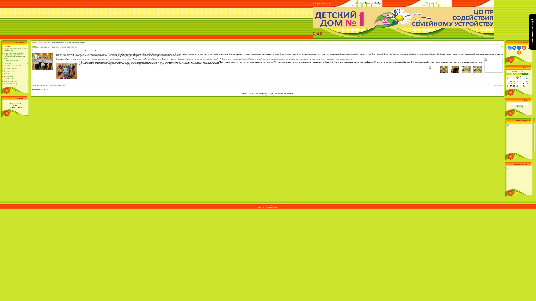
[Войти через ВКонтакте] (514, 48)
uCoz (276, 207)
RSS (380, 4)
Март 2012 (517, 71)
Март (46, 42)
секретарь (52, 85)
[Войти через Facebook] (519, 48)
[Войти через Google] (529, 47)
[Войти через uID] (510, 48)
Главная (34, 42)
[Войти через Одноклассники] (519, 52)
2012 (40, 42)
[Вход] (321, 33)
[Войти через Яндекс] (524, 48)
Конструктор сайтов (265, 207)
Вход (272, 95)
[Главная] (314, 33)
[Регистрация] (317, 33)
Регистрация (264, 95)
